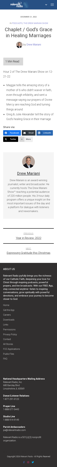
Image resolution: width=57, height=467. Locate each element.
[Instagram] (28, 462)
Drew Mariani (34, 44)
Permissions (9, 329)
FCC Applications (11, 349)
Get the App (8, 310)
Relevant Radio (27, 456)
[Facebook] (24, 462)
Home (6, 305)
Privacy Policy (10, 334)
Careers (7, 315)
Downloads (8, 319)
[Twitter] (32, 462)
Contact (7, 339)
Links (5, 324)
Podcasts (17, 23)
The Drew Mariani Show (35, 23)
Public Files (8, 354)
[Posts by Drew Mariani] (19, 44)
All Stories (8, 344)
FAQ (5, 358)
